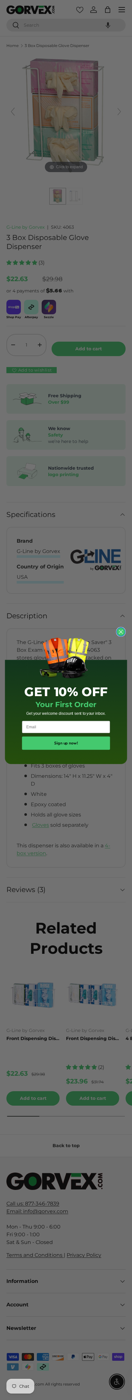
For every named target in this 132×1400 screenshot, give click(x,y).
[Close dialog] (121, 632)
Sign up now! (66, 743)
